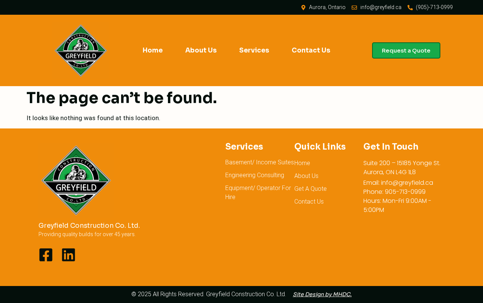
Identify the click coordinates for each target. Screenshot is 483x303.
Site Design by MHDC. (322, 294)
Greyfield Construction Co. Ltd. (89, 226)
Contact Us (311, 50)
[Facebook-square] (45, 254)
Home (153, 50)
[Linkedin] (68, 254)
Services (254, 50)
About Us (201, 50)
